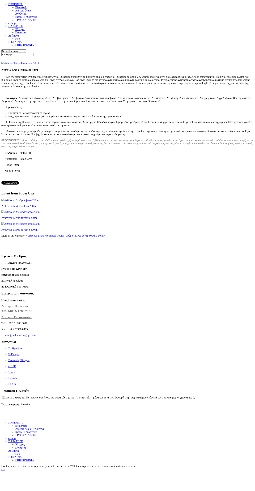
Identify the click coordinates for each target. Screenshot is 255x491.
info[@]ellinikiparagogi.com (20, 335)
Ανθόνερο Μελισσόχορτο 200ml (19, 217)
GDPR (12, 366)
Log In (12, 383)
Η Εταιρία (13, 354)
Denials (12, 378)
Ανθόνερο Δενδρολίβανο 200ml (18, 206)
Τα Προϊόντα (15, 348)
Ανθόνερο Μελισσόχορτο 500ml (19, 229)
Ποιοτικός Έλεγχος (18, 360)
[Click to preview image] (20, 63)
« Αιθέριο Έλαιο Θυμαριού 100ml (45, 235)
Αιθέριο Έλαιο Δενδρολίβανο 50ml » (85, 235)
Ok (3, 469)
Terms (11, 372)
